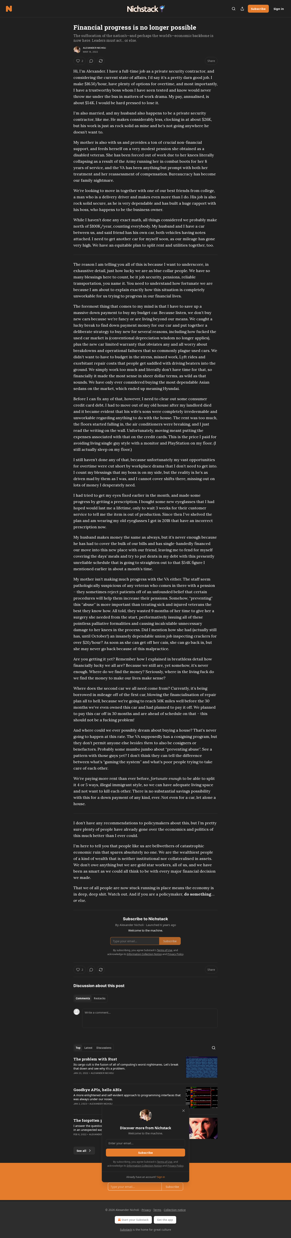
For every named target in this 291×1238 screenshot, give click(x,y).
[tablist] (90, 998)
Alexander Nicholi (94, 47)
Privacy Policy (175, 1165)
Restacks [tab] (99, 998)
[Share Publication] (242, 9)
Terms (157, 1210)
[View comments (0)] (91, 61)
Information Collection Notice (144, 1165)
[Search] (234, 9)
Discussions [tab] (103, 1048)
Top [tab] (78, 1048)
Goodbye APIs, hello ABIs (97, 1089)
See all (81, 1151)
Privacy (146, 1210)
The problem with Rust (95, 1058)
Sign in (279, 9)
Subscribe (258, 9)
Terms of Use (164, 1161)
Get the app (165, 1220)
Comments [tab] (83, 998)
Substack (126, 1229)
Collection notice (175, 1210)
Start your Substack (135, 1220)
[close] (183, 1110)
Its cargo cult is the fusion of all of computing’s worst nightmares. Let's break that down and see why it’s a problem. (125, 1066)
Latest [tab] (88, 1048)
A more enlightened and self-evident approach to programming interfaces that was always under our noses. (127, 1097)
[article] (145, 1068)
